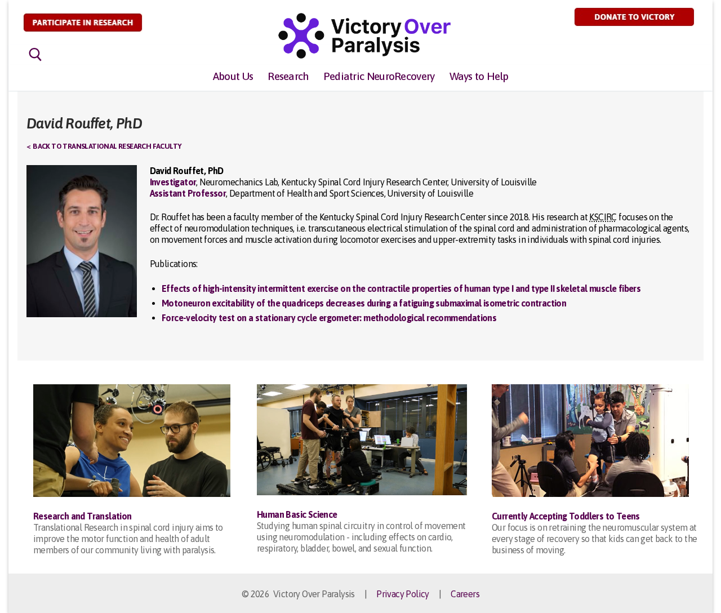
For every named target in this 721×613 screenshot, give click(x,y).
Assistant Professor (188, 193)
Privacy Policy (402, 594)
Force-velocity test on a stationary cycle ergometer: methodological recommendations (329, 318)
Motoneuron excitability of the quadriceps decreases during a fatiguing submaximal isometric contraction (364, 303)
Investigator (173, 182)
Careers (465, 594)
